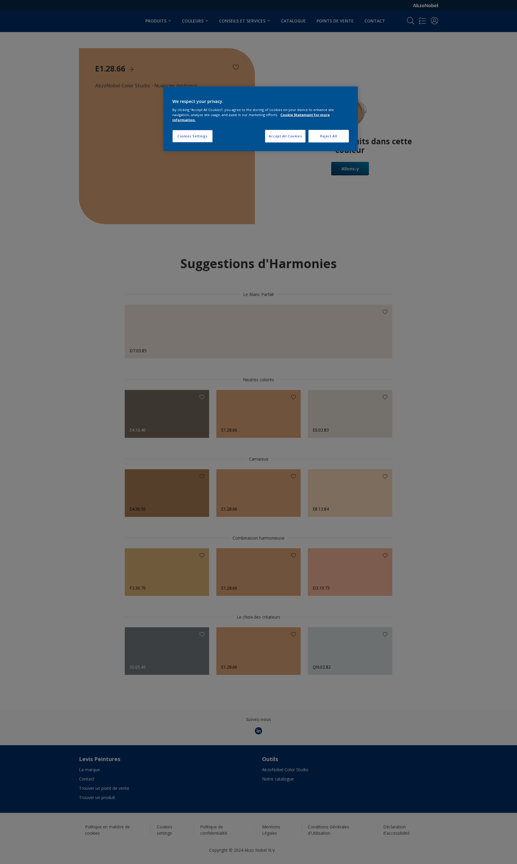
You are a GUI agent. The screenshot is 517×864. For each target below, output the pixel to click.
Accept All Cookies (285, 136)
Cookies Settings (192, 136)
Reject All (328, 136)
